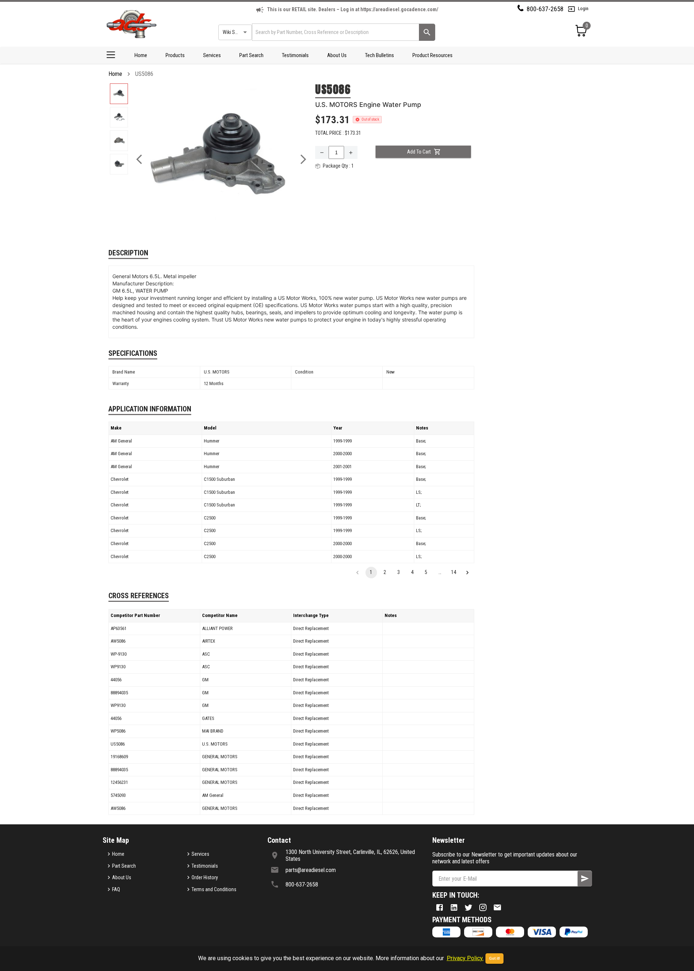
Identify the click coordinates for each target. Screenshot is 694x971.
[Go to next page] (467, 572)
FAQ (116, 889)
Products (175, 55)
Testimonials (295, 55)
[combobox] (335, 32)
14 (453, 572)
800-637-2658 (545, 9)
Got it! (494, 958)
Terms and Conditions (214, 889)
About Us (337, 55)
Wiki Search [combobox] (235, 32)
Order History (205, 877)
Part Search (251, 55)
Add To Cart (419, 152)
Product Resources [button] (432, 55)
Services (212, 55)
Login (583, 8)
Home (140, 55)
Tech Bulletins (379, 55)
